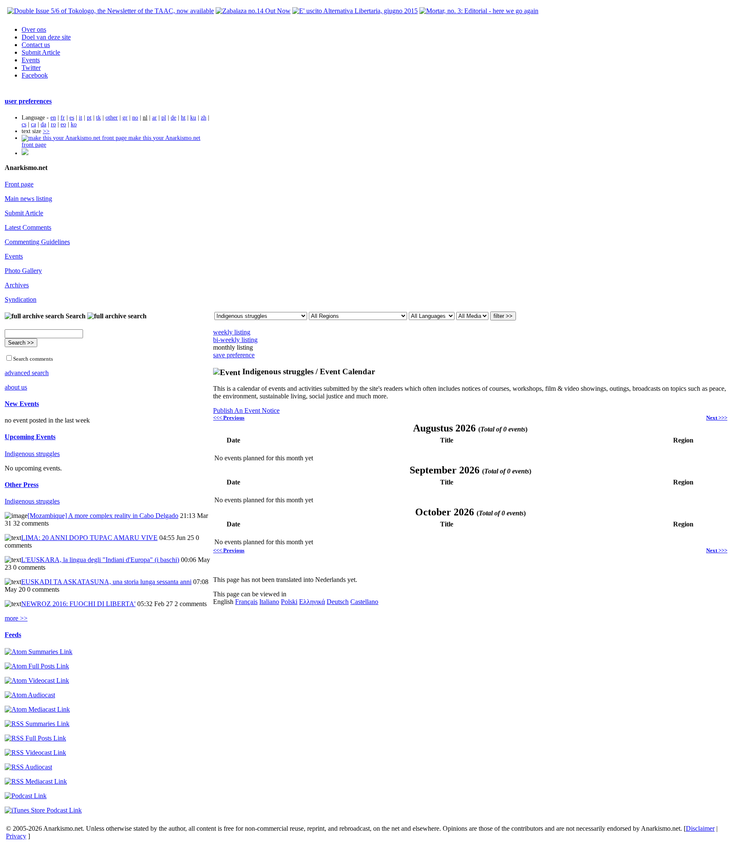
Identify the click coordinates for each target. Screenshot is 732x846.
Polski (289, 601)
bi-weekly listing (235, 339)
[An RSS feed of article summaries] (37, 723)
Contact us (36, 44)
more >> (16, 618)
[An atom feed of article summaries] (38, 651)
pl (163, 117)
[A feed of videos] (37, 680)
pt (89, 117)
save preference (234, 355)
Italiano (269, 601)
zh (203, 117)
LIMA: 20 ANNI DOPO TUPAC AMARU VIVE (89, 537)
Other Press (22, 484)
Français (246, 601)
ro (53, 124)
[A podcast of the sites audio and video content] (26, 795)
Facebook (35, 75)
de (173, 117)
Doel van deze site (46, 37)
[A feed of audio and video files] (37, 709)
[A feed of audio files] (30, 695)
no (135, 117)
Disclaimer (700, 828)
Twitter (31, 67)
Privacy (16, 836)
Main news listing (28, 198)
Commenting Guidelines (37, 241)
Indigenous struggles (32, 453)
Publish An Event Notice (246, 410)
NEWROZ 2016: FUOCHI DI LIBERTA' (78, 603)
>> (46, 131)
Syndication (20, 299)
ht (183, 117)
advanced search (27, 372)
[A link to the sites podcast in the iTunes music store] (43, 810)
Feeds (13, 634)
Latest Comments (28, 227)
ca (33, 124)
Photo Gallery (23, 270)
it (80, 117)
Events (31, 60)
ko (74, 124)
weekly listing (231, 332)
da (43, 124)
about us (16, 387)
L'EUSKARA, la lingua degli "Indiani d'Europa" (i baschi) (100, 559)
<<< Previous (228, 418)
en (53, 117)
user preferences (28, 101)
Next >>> (716, 418)
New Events (22, 403)
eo (63, 124)
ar (154, 117)
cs (24, 124)
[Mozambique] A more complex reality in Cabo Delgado (103, 515)
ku (193, 117)
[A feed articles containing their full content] (35, 738)
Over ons (34, 29)
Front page (19, 184)
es (71, 117)
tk (98, 117)
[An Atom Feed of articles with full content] (37, 666)
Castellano (364, 601)
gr (125, 117)
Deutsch (338, 601)
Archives (17, 285)
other (111, 117)
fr (63, 117)
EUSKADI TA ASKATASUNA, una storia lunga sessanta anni (106, 581)
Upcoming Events (30, 436)
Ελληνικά (312, 601)
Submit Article (41, 52)
